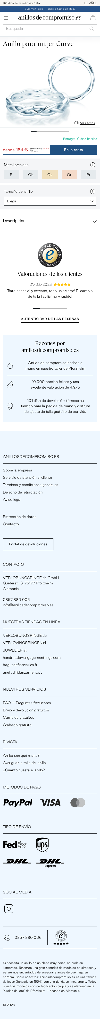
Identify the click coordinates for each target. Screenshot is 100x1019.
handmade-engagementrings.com (32, 657)
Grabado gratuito (17, 725)
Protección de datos (19, 517)
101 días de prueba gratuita (21, 2)
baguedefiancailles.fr (20, 665)
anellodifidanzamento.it (22, 672)
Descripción (14, 221)
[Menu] (6, 18)
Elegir (11, 201)
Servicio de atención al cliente (27, 477)
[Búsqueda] (91, 28)
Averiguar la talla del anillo (24, 763)
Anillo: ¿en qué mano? (21, 755)
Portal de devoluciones (28, 544)
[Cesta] (93, 18)
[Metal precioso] (92, 164)
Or (69, 175)
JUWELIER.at (15, 650)
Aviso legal (12, 499)
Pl (11, 175)
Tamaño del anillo (18, 191)
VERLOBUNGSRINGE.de (25, 635)
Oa (50, 175)
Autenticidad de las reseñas (50, 318)
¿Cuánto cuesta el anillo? (24, 770)
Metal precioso (16, 165)
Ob (30, 175)
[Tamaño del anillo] (92, 191)
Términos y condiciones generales (30, 485)
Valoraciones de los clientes (50, 274)
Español (90, 3)
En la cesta (73, 150)
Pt (88, 175)
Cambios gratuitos (18, 717)
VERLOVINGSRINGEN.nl (24, 643)
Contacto (11, 524)
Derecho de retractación (22, 492)
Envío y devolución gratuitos (26, 710)
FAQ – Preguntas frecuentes (27, 703)
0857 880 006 (28, 937)
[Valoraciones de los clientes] (50, 255)
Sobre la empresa (17, 470)
